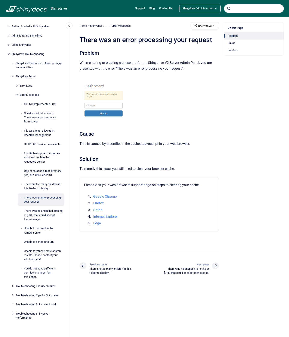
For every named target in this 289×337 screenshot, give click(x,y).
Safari (97, 210)
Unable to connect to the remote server (38, 230)
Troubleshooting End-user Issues (36, 286)
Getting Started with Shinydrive (30, 26)
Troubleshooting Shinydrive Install (36, 304)
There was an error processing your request (42, 199)
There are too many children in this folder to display (42, 186)
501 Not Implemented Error (40, 104)
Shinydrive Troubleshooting (28, 54)
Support (140, 8)
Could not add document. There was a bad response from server (40, 117)
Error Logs (26, 85)
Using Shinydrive (21, 44)
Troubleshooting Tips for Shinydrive (37, 295)
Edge (97, 223)
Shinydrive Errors (26, 76)
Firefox (98, 203)
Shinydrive (59, 8)
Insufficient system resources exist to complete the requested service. (42, 157)
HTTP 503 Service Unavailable (42, 144)
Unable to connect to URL (39, 241)
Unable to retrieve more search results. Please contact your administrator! (42, 255)
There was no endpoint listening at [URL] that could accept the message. (43, 215)
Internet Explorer (105, 217)
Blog (152, 8)
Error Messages (29, 94)
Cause (231, 42)
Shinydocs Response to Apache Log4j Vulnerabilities (38, 65)
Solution (232, 50)
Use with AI (205, 26)
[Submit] (228, 8)
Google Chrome (105, 196)
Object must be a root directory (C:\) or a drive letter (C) (42, 173)
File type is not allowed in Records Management (39, 133)
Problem (233, 35)
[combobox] (254, 8)
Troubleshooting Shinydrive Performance (32, 315)
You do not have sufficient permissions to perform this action (39, 272)
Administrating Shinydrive (27, 35)
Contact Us (165, 8)
